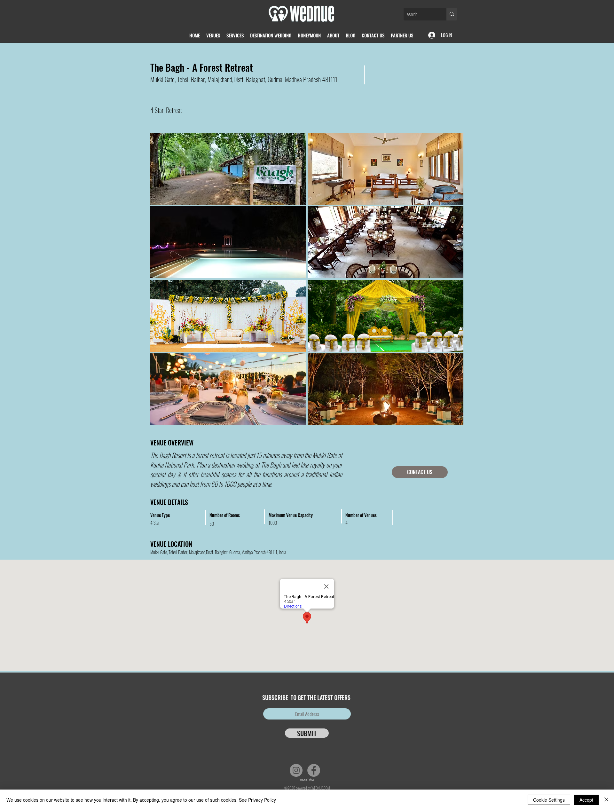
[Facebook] (313, 770)
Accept (586, 800)
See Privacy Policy (257, 800)
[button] (228, 169)
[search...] (451, 14)
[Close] (606, 800)
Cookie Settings (549, 800)
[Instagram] (296, 770)
